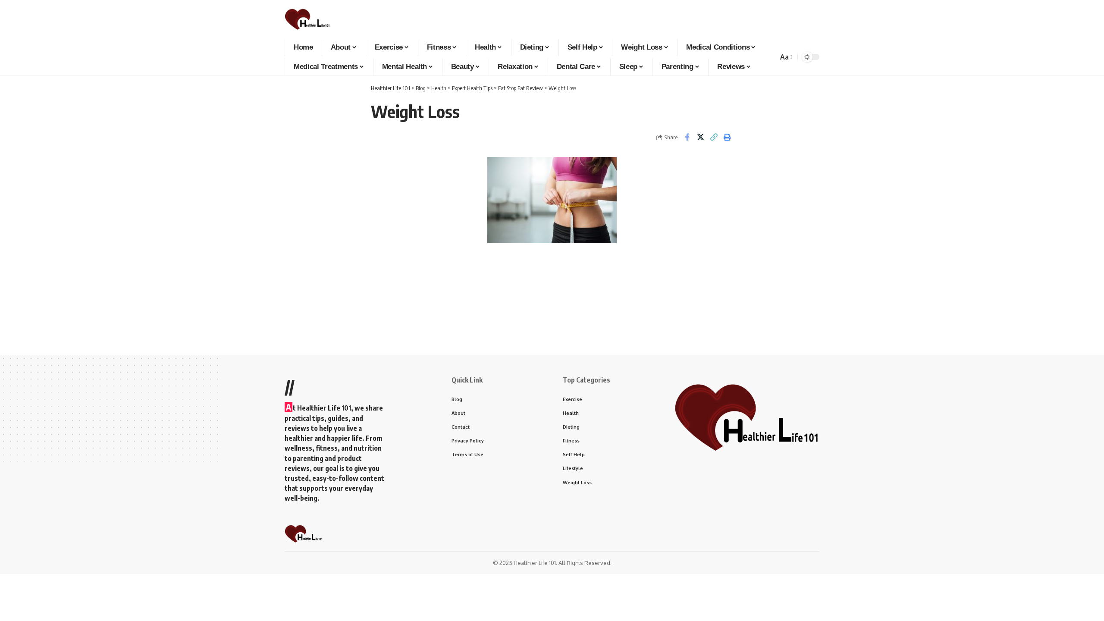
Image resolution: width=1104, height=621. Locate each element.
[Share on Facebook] (687, 137)
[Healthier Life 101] (307, 19)
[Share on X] (700, 137)
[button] (785, 57)
